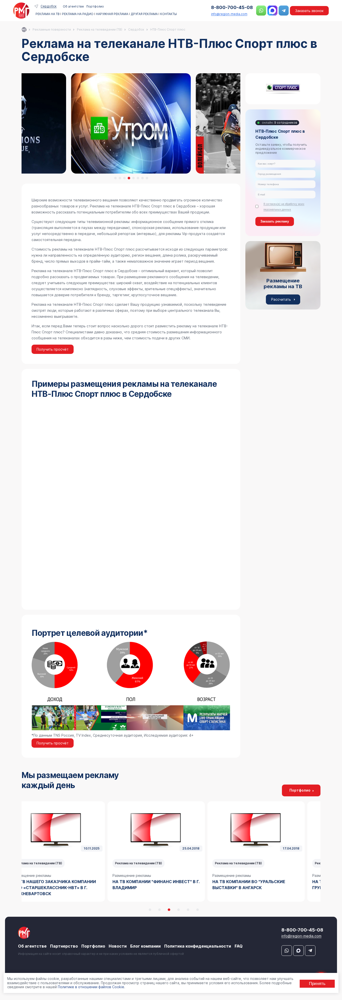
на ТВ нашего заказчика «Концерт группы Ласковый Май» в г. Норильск (271, 884)
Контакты (168, 14)
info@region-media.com (229, 14)
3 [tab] (124, 178)
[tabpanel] (131, 123)
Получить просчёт (53, 349)
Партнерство (64, 946)
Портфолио (95, 6)
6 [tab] (138, 178)
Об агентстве (73, 6)
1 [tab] (115, 178)
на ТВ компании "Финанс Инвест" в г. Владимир (71, 884)
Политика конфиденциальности (197, 946)
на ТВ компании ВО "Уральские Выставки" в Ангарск (164, 884)
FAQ (239, 946)
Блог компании (145, 946)
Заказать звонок (309, 11)
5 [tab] (133, 178)
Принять (317, 983)
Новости (118, 946)
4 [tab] (129, 178)
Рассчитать (281, 299)
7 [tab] (142, 178)
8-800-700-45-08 (232, 7)
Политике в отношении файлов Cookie (91, 987)
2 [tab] (120, 178)
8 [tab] (147, 178)
